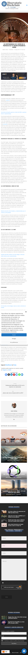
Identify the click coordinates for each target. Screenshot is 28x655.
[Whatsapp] (19, 374)
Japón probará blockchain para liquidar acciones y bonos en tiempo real (15, 525)
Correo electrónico (4, 542)
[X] (9, 374)
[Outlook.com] (22, 374)
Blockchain (11, 49)
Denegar (14, 338)
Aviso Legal (21, 652)
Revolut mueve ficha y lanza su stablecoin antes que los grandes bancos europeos (16, 520)
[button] (26, 311)
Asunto (2, 549)
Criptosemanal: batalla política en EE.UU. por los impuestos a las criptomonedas (15, 385)
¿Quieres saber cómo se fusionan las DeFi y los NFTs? (13, 392)
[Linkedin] (11, 374)
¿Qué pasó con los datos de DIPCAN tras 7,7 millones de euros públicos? (16, 516)
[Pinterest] (14, 374)
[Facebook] (6, 374)
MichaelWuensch (8, 365)
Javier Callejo (5, 49)
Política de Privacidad (15, 652)
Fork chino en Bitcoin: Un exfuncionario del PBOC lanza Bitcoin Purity (16, 512)
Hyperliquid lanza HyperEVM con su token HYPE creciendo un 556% (16, 622)
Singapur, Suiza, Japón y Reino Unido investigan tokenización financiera (17, 617)
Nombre (2, 534)
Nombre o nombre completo (7, 631)
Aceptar (14, 335)
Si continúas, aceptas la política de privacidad (13, 640)
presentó (5, 124)
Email (2, 636)
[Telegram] (16, 374)
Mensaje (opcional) (5, 557)
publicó (8, 100)
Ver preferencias (14, 342)
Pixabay (14, 365)
